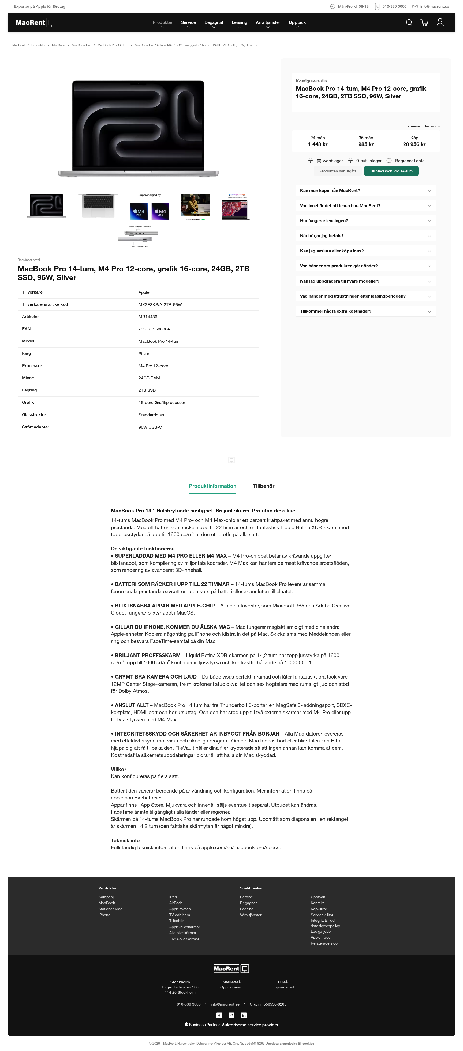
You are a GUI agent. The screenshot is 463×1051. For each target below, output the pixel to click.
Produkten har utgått (338, 171)
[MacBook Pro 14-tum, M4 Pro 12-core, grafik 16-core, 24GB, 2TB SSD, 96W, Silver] (138, 128)
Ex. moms (413, 126)
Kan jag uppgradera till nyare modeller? (339, 280)
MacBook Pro (81, 45)
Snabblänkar (251, 888)
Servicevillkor (322, 914)
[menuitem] (162, 22)
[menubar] (229, 22)
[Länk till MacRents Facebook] (219, 1016)
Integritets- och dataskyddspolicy (325, 923)
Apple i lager (321, 937)
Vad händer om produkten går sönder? (339, 265)
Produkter (38, 45)
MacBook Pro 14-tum (113, 45)
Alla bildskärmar (182, 932)
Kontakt (317, 902)
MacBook (58, 45)
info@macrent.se (225, 1004)
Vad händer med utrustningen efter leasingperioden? (353, 295)
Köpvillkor (319, 909)
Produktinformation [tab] (212, 486)
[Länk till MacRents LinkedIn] (243, 1016)
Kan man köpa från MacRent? (330, 190)
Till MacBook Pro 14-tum (391, 171)
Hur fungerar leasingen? (324, 220)
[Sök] (409, 22)
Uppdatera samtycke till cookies (290, 1043)
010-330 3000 (189, 1004)
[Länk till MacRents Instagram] (231, 1016)
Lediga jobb (321, 931)
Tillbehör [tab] (263, 486)
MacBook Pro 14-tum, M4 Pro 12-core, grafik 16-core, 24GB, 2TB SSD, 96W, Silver (194, 45)
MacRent (18, 45)
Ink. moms (432, 126)
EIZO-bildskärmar (184, 938)
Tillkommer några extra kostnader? (335, 310)
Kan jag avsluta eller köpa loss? (332, 250)
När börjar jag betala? (322, 235)
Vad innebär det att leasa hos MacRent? (340, 205)
